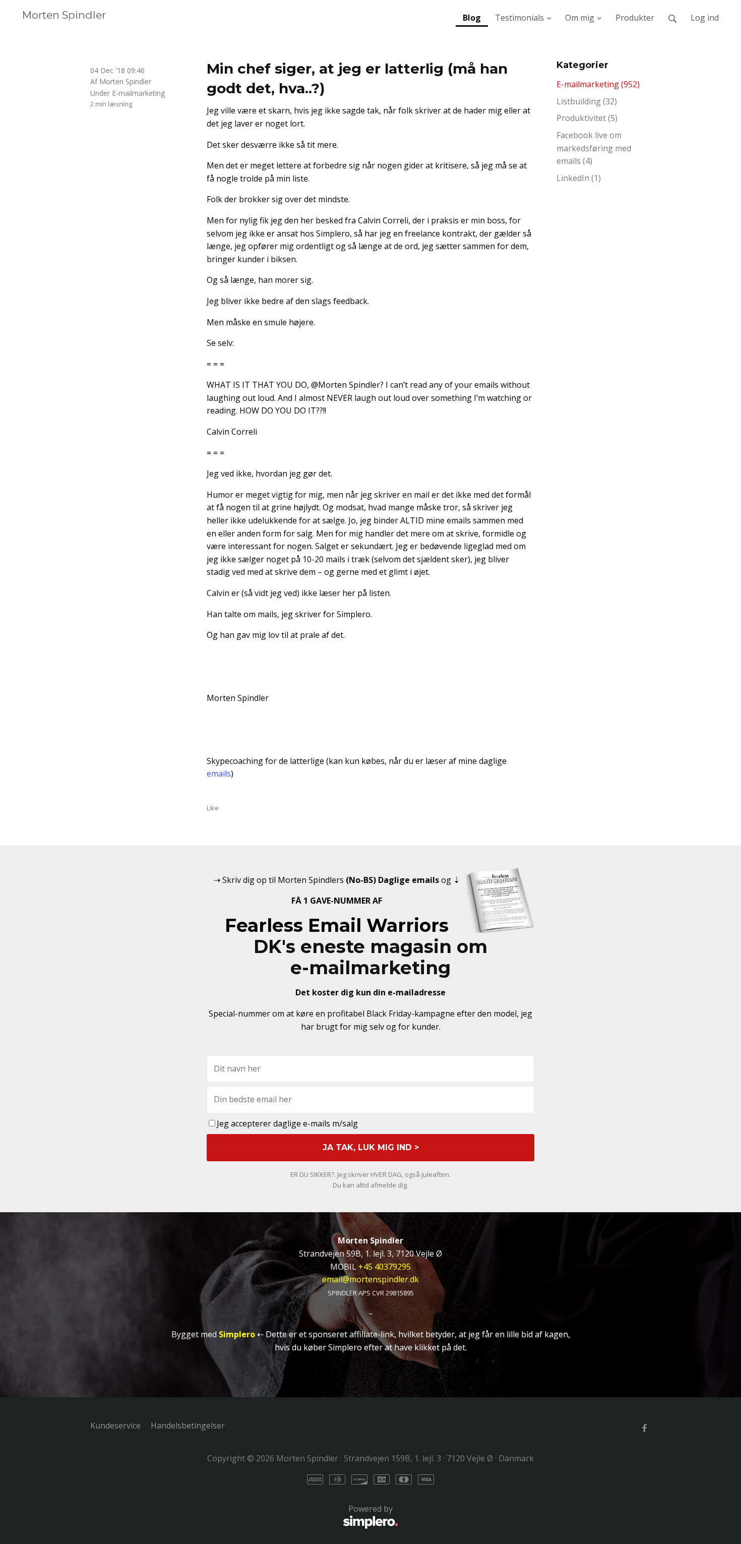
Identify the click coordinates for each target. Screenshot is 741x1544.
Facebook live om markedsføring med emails (594, 148)
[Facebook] (644, 1428)
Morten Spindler (64, 15)
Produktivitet (587, 118)
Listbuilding (587, 101)
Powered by (241, 1514)
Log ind (705, 17)
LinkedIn (579, 178)
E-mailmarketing (138, 93)
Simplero (237, 1334)
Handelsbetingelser (188, 1425)
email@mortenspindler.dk (370, 1279)
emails (219, 773)
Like (213, 807)
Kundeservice (115, 1425)
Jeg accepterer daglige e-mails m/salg (287, 1123)
